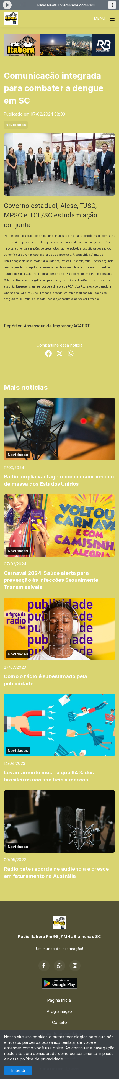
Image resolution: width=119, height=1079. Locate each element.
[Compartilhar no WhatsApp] (70, 354)
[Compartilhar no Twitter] (59, 354)
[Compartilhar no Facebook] (48, 354)
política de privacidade (41, 1059)
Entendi (18, 1070)
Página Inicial (59, 1000)
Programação (59, 1011)
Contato (59, 1022)
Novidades (16, 124)
